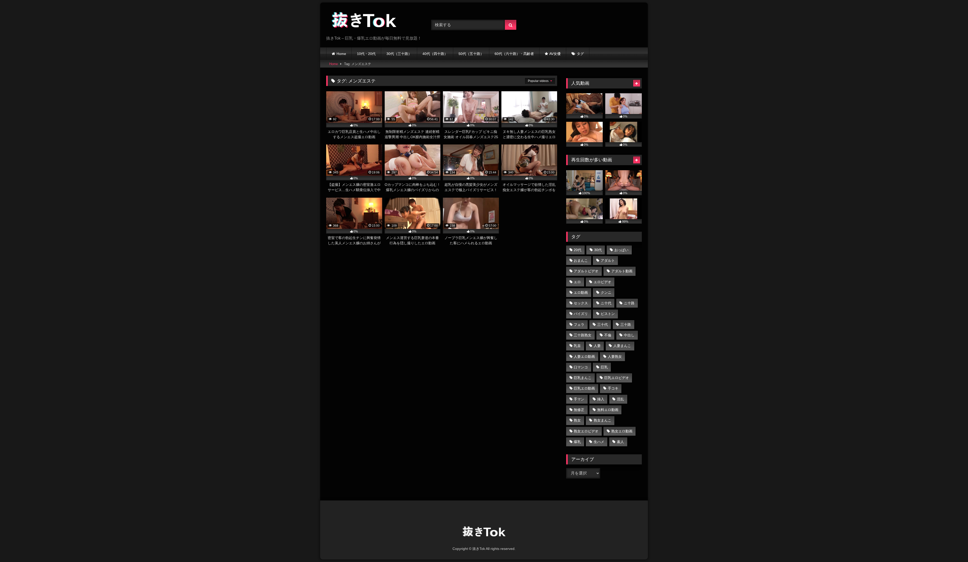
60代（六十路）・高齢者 (514, 54)
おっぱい (621, 250)
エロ (577, 282)
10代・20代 (366, 54)
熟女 (577, 420)
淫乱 (620, 399)
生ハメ (599, 442)
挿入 (600, 399)
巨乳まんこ (582, 378)
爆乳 (577, 442)
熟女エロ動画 (621, 431)
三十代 (602, 324)
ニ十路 (629, 303)
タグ (580, 54)
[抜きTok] (364, 21)
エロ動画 (581, 292)
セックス (581, 303)
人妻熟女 (615, 356)
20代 (577, 250)
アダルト (608, 260)
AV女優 (555, 54)
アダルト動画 (621, 271)
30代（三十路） (399, 54)
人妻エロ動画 (584, 356)
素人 (620, 442)
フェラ (579, 324)
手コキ (613, 388)
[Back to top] (952, 547)
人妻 (597, 346)
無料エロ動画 (607, 410)
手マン (579, 399)
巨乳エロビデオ (616, 378)
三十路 (625, 324)
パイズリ (581, 314)
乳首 (577, 346)
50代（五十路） (471, 54)
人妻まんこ (622, 346)
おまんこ (581, 260)
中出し (629, 335)
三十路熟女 (582, 335)
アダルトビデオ (586, 271)
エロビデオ (602, 282)
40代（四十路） (435, 54)
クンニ (606, 292)
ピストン (608, 314)
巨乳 (604, 367)
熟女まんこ (602, 420)
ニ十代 (606, 303)
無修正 (579, 410)
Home (341, 54)
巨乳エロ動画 (584, 388)
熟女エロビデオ (586, 431)
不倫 (607, 335)
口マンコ (581, 367)
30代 (598, 250)
